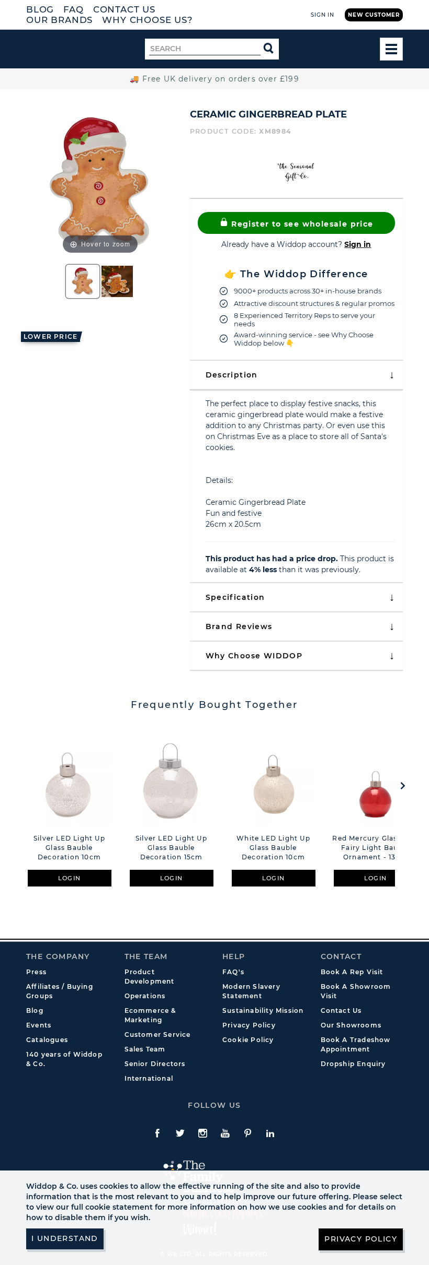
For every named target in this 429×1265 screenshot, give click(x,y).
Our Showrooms (351, 1025)
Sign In (322, 14)
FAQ (73, 9)
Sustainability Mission (262, 1010)
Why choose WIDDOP (254, 655)
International (149, 1078)
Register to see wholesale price (301, 224)
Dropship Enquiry (353, 1064)
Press (36, 972)
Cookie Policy (248, 1040)
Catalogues (47, 1040)
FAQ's (233, 972)
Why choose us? (147, 20)
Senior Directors (155, 1064)
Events (38, 1025)
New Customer (374, 14)
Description (232, 375)
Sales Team (145, 1049)
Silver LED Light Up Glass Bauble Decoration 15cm (171, 847)
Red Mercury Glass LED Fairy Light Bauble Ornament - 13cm (375, 847)
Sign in (357, 244)
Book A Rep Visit (352, 972)
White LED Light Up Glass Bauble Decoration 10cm (273, 847)
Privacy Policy (249, 1025)
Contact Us (124, 9)
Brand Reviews (239, 626)
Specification (235, 597)
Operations (145, 996)
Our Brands (59, 20)
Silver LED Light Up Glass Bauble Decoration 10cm (69, 847)
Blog (40, 9)
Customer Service (158, 1034)
